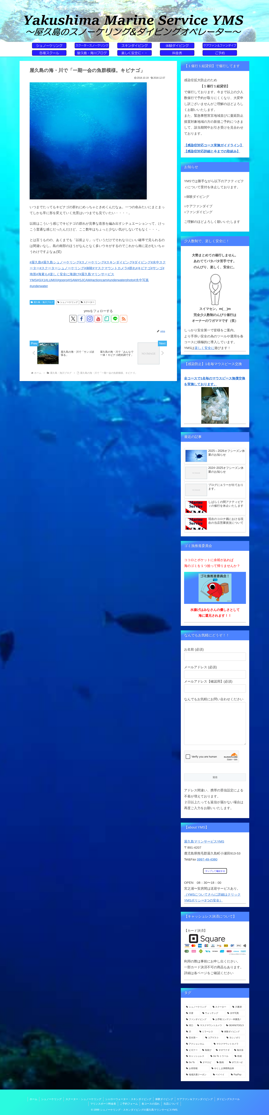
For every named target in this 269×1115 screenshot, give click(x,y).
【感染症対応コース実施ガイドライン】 (213, 145)
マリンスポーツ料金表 (103, 1103)
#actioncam (98, 280)
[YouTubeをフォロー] (98, 318)
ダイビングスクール (228, 1099)
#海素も (42, 274)
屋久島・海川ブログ (43, 302)
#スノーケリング (91, 262)
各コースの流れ (151, 1103)
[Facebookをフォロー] (81, 318)
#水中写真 (141, 280)
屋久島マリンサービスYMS (204, 841)
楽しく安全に (204, 348)
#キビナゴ (143, 268)
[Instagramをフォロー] (90, 318)
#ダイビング (141, 262)
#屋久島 (35, 262)
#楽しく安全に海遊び (63, 274)
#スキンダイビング (118, 262)
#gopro (62, 280)
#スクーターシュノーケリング (62, 268)
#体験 (88, 268)
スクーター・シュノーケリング (83, 1099)
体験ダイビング (164, 1099)
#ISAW (72, 280)
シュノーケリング (69, 302)
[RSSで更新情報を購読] (123, 318)
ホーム (33, 1099)
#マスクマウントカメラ (110, 268)
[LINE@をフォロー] (115, 318)
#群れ (131, 268)
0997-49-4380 (207, 859)
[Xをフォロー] (73, 318)
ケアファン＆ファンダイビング (195, 1099)
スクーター (88, 302)
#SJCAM (83, 280)
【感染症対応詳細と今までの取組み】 (212, 151)
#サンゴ (156, 268)
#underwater (39, 286)
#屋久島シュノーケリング (60, 262)
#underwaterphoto (120, 280)
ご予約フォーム (129, 1103)
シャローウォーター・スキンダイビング (128, 1099)
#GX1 (41, 280)
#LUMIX (51, 280)
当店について (171, 1103)
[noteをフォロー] (106, 318)
